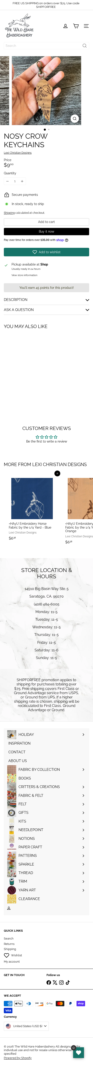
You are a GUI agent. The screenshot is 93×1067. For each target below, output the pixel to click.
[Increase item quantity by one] (22, 181)
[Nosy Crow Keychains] (32, 368)
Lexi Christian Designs (59, 464)
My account (12, 961)
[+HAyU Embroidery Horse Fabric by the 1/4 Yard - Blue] (32, 508)
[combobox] (46, 45)
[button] (46, 252)
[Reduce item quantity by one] (7, 181)
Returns (9, 944)
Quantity (10, 173)
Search (9, 938)
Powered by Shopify (18, 1058)
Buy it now (46, 231)
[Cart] (76, 25)
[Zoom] (75, 118)
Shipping (9, 212)
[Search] (84, 45)
